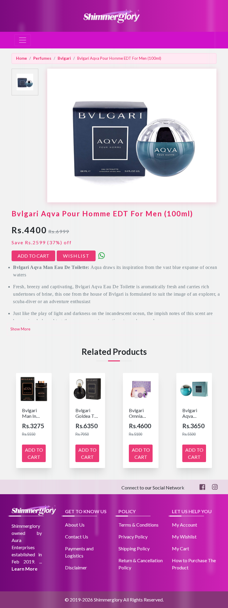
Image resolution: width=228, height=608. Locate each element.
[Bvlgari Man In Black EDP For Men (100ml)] (34, 388)
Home (21, 58)
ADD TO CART (33, 256)
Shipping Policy (134, 548)
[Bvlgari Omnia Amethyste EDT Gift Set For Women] (141, 388)
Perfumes (42, 58)
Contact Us (76, 536)
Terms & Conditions (138, 524)
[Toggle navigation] (22, 40)
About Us (75, 524)
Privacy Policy (133, 536)
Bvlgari (64, 58)
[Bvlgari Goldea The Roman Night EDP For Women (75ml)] (87, 388)
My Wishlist (184, 536)
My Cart (180, 548)
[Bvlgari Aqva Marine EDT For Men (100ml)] (194, 388)
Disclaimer (76, 567)
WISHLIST (76, 256)
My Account (184, 524)
